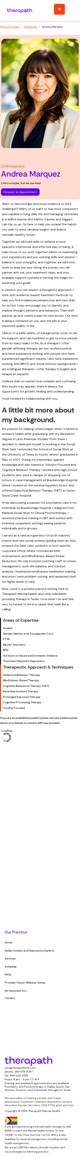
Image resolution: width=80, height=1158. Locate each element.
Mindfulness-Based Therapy (21, 680)
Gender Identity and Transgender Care (28, 633)
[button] (59, 9)
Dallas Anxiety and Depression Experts (29, 950)
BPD (5, 650)
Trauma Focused (14, 708)
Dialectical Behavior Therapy (21, 675)
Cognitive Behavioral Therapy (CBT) (26, 686)
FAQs (8, 974)
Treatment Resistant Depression (24, 661)
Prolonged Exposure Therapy (21, 697)
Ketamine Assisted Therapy (20, 691)
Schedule (11, 966)
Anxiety (8, 628)
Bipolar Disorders (14, 644)
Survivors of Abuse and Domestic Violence (30, 655)
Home (8, 942)
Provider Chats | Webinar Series (25, 982)
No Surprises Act (15, 990)
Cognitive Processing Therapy (22, 702)
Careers (10, 998)
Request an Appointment (20, 192)
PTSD (6, 639)
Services (10, 958)
